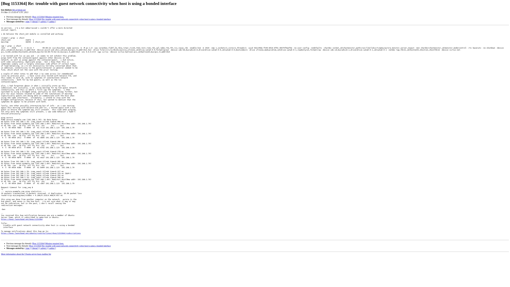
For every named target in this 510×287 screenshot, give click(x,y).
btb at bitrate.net (19, 10)
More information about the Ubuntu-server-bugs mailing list (26, 254)
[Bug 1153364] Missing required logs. (48, 17)
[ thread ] (35, 21)
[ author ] (52, 21)
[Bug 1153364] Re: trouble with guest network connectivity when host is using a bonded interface (70, 19)
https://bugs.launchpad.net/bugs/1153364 (21, 219)
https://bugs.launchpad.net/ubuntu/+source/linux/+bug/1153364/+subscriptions (41, 233)
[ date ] (28, 21)
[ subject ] (43, 21)
